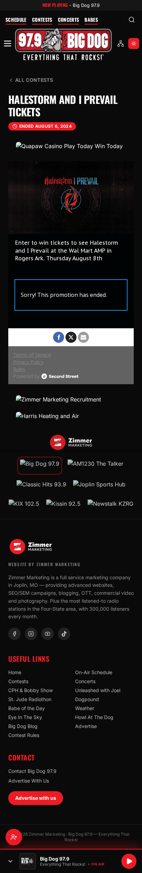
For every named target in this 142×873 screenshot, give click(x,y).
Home (14, 672)
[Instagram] (31, 634)
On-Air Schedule (93, 672)
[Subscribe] (14, 837)
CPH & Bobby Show (30, 690)
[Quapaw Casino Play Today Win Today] (71, 146)
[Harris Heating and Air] (71, 416)
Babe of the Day (26, 708)
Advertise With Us (28, 781)
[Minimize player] (10, 861)
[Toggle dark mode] (133, 43)
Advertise (86, 726)
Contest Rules (23, 735)
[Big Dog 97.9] (63, 44)
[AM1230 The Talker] (95, 465)
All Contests (34, 80)
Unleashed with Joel (97, 690)
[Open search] (131, 20)
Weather (84, 708)
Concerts (68, 19)
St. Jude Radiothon (29, 699)
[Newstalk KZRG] (110, 505)
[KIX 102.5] (24, 505)
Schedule (16, 19)
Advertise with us (35, 798)
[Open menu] (7, 43)
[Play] (128, 861)
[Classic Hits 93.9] (41, 486)
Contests (42, 19)
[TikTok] (64, 634)
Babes (91, 19)
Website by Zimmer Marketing (44, 564)
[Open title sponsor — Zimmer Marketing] (71, 442)
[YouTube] (47, 634)
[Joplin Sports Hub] (99, 486)
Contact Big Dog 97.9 (32, 771)
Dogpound (87, 699)
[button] (63, 44)
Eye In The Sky (25, 717)
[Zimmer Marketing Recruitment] (71, 399)
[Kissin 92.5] (63, 505)
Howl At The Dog (94, 717)
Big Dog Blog (23, 726)
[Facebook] (14, 634)
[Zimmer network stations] (120, 43)
